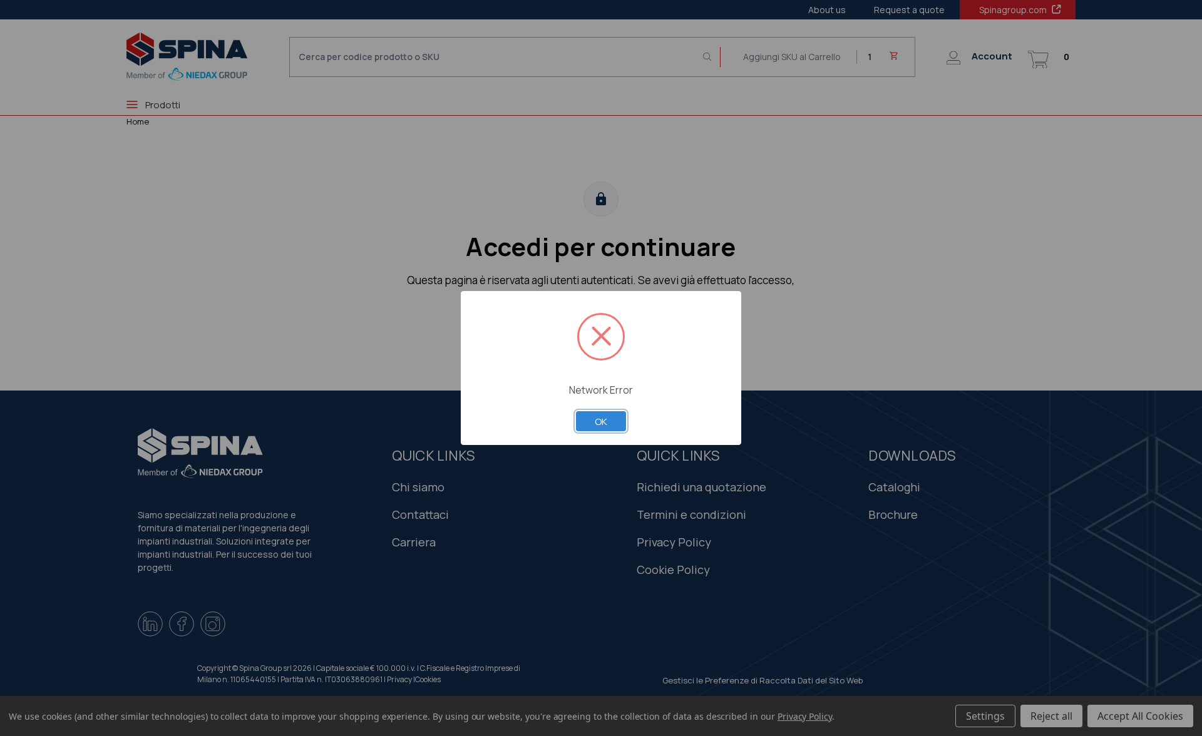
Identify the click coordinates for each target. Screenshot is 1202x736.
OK (601, 421)
